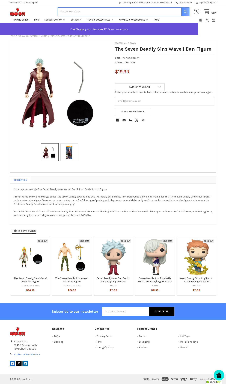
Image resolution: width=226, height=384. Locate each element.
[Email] (124, 120)
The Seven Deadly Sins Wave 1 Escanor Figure (71, 280)
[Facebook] (201, 20)
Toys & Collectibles (98, 20)
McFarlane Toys (189, 341)
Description (20, 180)
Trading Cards (21, 20)
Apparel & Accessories (132, 20)
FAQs (156, 20)
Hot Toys (185, 336)
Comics (75, 20)
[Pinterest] (143, 120)
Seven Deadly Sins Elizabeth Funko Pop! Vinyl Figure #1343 (155, 280)
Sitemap (59, 341)
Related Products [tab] (24, 231)
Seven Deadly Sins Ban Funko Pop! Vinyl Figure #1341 (113, 280)
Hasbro (143, 347)
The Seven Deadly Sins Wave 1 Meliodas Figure (30, 280)
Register (212, 2)
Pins (36, 20)
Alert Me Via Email (132, 111)
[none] (61, 91)
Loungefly (144, 341)
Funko (142, 336)
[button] (140, 86)
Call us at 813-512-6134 (27, 354)
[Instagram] (213, 20)
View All (184, 347)
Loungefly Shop (53, 20)
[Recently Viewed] (197, 11)
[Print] (130, 120)
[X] (207, 20)
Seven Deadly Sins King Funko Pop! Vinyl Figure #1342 (196, 280)
